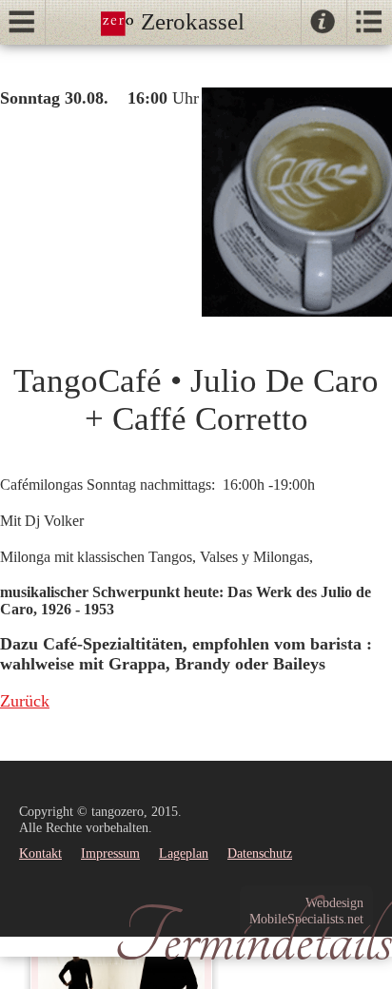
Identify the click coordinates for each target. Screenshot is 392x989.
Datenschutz (259, 853)
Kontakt (40, 853)
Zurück (24, 700)
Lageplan (183, 853)
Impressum (110, 853)
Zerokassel (190, 21)
